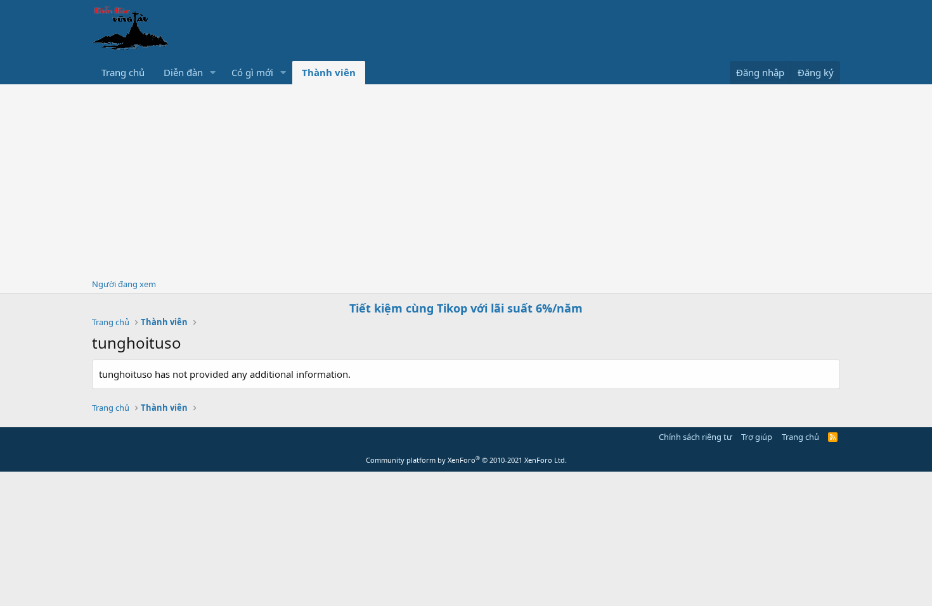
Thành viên (329, 72)
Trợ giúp (756, 436)
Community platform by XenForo (466, 460)
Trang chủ (123, 72)
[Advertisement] (466, 179)
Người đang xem (124, 284)
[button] (213, 72)
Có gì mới (252, 72)
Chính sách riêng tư (695, 436)
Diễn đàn (183, 72)
